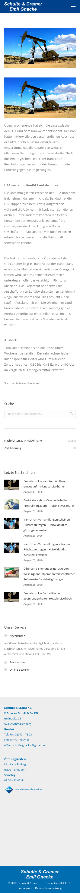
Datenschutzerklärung (48, 888)
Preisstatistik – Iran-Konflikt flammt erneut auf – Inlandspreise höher (45, 483)
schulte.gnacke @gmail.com (29, 745)
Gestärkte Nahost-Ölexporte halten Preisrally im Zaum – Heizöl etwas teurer (48, 503)
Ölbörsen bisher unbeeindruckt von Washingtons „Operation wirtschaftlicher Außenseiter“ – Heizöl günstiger (49, 574)
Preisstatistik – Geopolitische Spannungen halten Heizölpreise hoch (47, 595)
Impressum (25, 888)
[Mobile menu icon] (73, 6)
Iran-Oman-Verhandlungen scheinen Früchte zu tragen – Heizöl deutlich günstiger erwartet (46, 525)
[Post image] (11, 485)
